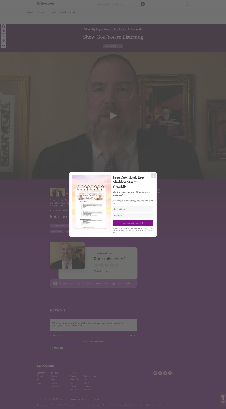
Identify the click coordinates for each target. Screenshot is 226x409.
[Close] (153, 175)
